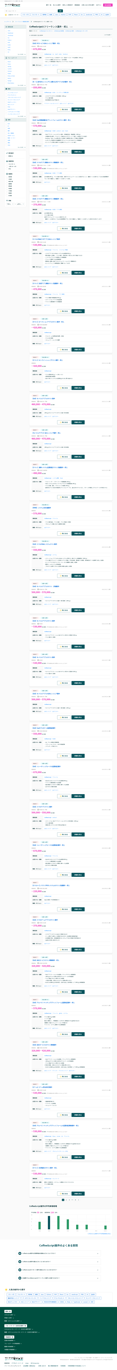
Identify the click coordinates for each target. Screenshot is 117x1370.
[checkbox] (6, 31)
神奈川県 (11, 181)
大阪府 (10, 179)
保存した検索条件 (68, 5)
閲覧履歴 (77, 5)
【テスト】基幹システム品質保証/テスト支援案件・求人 (49, 467)
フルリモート (35, 14)
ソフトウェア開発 (63, 250)
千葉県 (10, 191)
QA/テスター (55, 65)
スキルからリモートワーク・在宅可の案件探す (17, 1329)
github (60, 1013)
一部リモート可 (12, 166)
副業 (50, 14)
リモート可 (25, 14)
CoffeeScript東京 (69, 31)
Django (9, 80)
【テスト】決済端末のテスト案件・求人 (44, 1168)
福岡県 (10, 184)
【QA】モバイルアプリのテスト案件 (43, 399)
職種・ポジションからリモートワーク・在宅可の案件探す (21, 1332)
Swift (9, 47)
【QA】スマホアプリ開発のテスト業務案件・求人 (47, 162)
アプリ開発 (59, 173)
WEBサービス (11, 135)
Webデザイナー (12, 109)
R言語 (53, 131)
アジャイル (55, 250)
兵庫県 (10, 188)
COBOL (62, 1302)
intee (27, 1363)
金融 (9, 140)
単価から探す (8, 1318)
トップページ (7, 21)
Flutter (9, 73)
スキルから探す (8, 1315)
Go (82, 14)
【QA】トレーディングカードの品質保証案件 (46, 766)
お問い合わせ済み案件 (88, 5)
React (76, 14)
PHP (70, 14)
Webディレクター (12, 102)
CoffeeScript (47, 54)
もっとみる (20, 54)
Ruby (9, 49)
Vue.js (9, 64)
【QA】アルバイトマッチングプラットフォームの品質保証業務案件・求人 (55, 1126)
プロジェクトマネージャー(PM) (60, 1151)
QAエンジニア (47, 65)
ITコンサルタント (12, 95)
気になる (65, 71)
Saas (9, 145)
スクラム (54, 555)
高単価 (44, 14)
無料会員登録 (108, 5)
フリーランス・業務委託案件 (22, 21)
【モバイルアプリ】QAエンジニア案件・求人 (46, 433)
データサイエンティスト (29, 1298)
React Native (11, 83)
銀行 (9, 131)
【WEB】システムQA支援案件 (41, 508)
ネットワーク (55, 1178)
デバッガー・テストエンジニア (60, 1070)
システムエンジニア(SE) (14, 111)
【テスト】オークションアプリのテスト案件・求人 (48, 322)
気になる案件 (57, 5)
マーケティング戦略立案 (62, 92)
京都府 (10, 193)
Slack (66, 131)
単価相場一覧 (9, 1337)
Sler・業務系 (11, 133)
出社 (10, 168)
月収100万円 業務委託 (50, 1302)
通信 (9, 142)
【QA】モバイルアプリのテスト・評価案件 (45, 586)
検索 (60, 11)
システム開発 (55, 478)
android (58, 131)
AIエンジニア (11, 104)
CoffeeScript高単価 (59, 31)
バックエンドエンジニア (14, 114)
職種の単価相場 (8, 1346)
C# (8, 52)
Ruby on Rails (11, 76)
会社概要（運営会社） (29, 1366)
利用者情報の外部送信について (77, 1366)
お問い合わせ (42, 1366)
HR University (35, 1363)
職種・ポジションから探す (12, 1321)
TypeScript (10, 33)
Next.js (9, 78)
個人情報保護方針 (53, 1366)
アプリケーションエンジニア (51, 103)
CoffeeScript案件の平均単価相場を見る (99, 1234)
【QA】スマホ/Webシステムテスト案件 (44, 544)
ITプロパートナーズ (17, 1363)
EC (8, 126)
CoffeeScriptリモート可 (81, 31)
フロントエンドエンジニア (14, 97)
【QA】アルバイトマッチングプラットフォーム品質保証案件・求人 (53, 1003)
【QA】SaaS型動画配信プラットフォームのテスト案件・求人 (51, 120)
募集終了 (35, 40)
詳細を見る (78, 71)
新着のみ (11, 156)
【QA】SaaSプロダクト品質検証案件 (43, 728)
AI (101, 14)
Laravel (9, 69)
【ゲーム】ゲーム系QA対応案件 (42, 1087)
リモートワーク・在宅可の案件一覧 (15, 1326)
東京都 (10, 177)
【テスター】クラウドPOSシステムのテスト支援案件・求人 (51, 885)
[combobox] (10, 204)
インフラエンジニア (13, 92)
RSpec (54, 1136)
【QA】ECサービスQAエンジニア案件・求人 (46, 43)
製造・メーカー (11, 138)
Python (63, 14)
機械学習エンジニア (13, 1298)
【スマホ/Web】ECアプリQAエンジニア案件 (46, 239)
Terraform (65, 54)
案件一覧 (48, 5)
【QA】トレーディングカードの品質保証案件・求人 (48, 845)
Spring (9, 66)
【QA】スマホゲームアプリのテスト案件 (45, 920)
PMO (96, 14)
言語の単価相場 (8, 1340)
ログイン (98, 5)
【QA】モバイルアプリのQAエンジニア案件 (46, 694)
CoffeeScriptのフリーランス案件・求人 (43, 21)
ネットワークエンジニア (14, 100)
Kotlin (9, 45)
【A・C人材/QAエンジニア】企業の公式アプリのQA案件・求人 (52, 82)
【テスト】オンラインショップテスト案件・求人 (47, 360)
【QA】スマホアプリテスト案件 (42, 807)
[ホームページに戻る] (12, 5)
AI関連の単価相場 (9, 1349)
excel (63, 131)
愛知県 (10, 186)
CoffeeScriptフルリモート (46, 31)
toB (9, 123)
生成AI (107, 14)
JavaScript (89, 14)
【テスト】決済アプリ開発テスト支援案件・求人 (47, 283)
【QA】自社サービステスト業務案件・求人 (45, 960)
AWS (92, 1302)
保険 (9, 128)
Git (62, 1136)
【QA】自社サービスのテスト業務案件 (44, 1045)
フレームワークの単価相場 (12, 1343)
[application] (71, 1223)
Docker (58, 1136)
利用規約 (63, 1366)
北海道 (10, 195)
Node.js (10, 71)
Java (56, 14)
